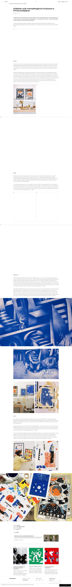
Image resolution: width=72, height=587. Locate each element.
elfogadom (65, 585)
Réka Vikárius (15, 13)
